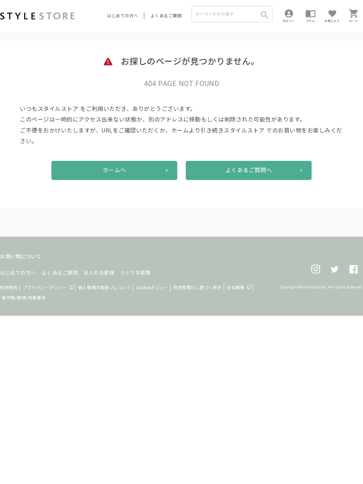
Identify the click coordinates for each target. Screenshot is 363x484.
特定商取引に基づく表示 (197, 287)
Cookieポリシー (152, 287)
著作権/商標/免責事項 (24, 298)
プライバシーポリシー (45, 287)
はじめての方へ (122, 15)
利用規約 (9, 287)
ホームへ (114, 170)
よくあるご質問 (166, 15)
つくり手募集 (135, 273)
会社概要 (235, 287)
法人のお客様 (98, 273)
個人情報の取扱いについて (104, 287)
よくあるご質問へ (248, 170)
